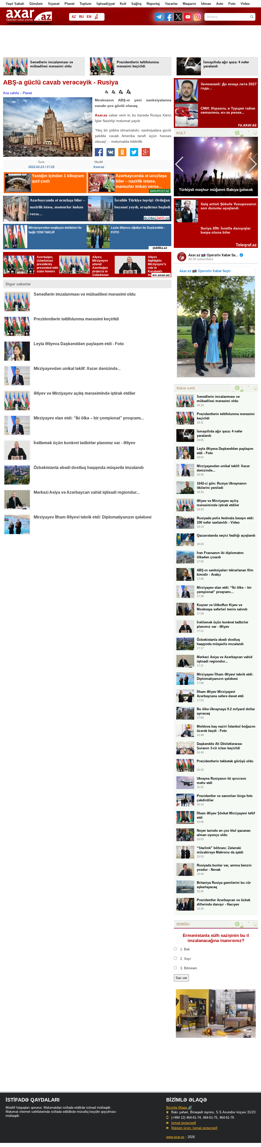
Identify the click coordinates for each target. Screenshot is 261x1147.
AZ (74, 17)
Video (245, 4)
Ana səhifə (11, 93)
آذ (96, 17)
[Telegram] (159, 20)
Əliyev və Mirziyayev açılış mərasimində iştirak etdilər (84, 393)
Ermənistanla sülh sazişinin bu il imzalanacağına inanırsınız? (216, 938)
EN (89, 17)
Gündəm (36, 4)
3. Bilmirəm (188, 968)
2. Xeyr (185, 959)
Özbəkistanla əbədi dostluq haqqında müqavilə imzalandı (88, 467)
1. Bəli (185, 949)
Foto (232, 4)
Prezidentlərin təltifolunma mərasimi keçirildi (76, 319)
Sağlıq (136, 4)
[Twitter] (178, 20)
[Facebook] (169, 20)
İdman (206, 4)
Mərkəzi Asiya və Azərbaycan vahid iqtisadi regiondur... (86, 492)
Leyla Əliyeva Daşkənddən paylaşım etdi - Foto (79, 344)
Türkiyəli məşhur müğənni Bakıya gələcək (216, 189)
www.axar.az (175, 1137)
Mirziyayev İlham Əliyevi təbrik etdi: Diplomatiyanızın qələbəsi (92, 517)
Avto (219, 4)
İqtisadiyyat (106, 4)
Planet (69, 4)
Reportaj (153, 4)
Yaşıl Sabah (15, 4)
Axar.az (101, 115)
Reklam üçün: (194, 1128)
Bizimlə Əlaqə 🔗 (179, 1107)
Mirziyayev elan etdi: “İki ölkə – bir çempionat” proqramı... (89, 418)
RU (81, 17)
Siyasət (53, 4)
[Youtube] (188, 20)
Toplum (86, 4)
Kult (123, 4)
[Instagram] (197, 20)
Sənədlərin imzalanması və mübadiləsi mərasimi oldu (85, 294)
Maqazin (189, 4)
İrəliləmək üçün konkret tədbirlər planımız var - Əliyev (84, 443)
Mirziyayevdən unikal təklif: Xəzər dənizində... (77, 368)
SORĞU (182, 924)
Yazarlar (171, 4)
